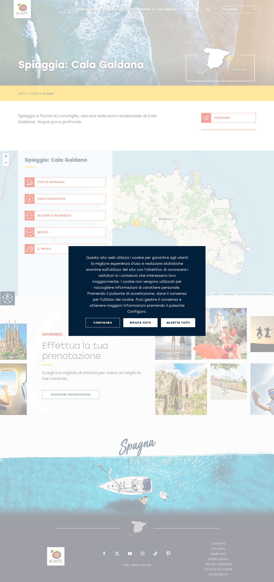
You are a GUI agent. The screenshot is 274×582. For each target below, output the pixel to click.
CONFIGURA (102, 322)
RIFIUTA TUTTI (140, 322)
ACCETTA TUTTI (178, 322)
